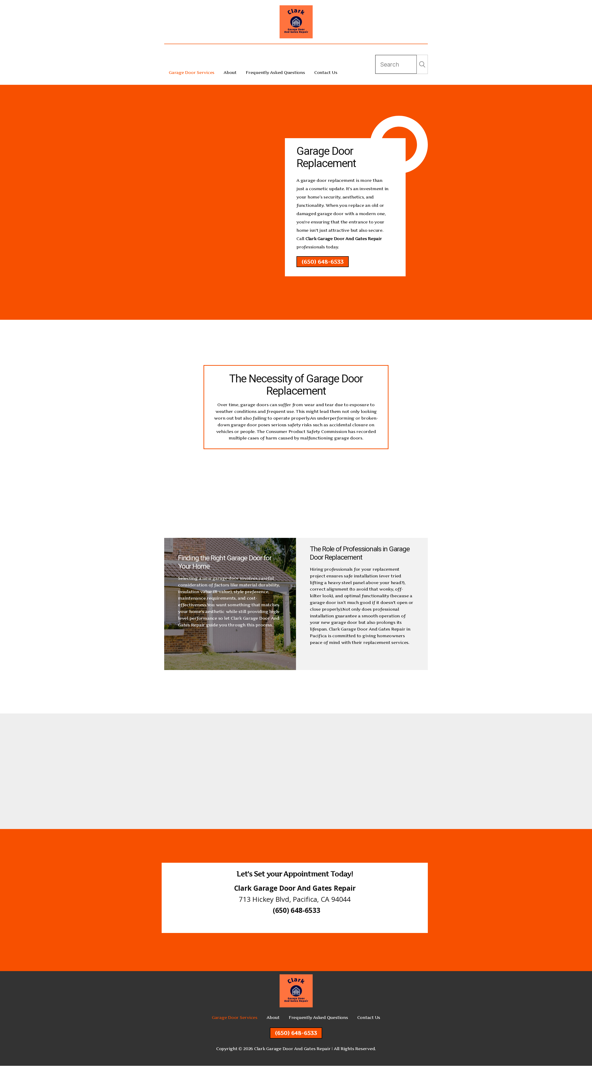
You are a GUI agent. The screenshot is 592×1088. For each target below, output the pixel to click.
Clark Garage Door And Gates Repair (343, 238)
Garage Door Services (191, 72)
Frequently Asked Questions (275, 72)
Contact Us (325, 72)
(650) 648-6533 (323, 261)
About (230, 72)
